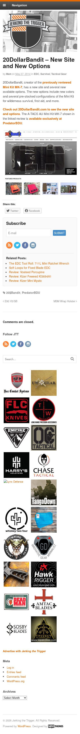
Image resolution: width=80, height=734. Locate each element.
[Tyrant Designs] (16, 585)
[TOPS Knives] (44, 640)
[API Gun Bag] (44, 530)
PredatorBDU (31, 292)
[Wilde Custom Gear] (16, 558)
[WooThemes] (55, 726)
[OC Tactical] (44, 448)
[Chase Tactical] (44, 476)
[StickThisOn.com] (16, 612)
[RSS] (9, 245)
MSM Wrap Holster (65, 301)
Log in (10, 667)
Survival (45, 74)
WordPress (24, 726)
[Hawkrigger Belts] (44, 585)
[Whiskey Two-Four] (16, 530)
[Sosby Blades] (16, 640)
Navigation (19, 5)
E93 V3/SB (10, 301)
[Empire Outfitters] (16, 448)
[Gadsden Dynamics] (44, 558)
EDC (36, 74)
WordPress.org (15, 681)
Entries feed (14, 672)
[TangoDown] (44, 503)
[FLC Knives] (16, 421)
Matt (8, 74)
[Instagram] (33, 245)
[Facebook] (25, 245)
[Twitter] (17, 245)
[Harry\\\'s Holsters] (16, 476)
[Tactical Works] (44, 421)
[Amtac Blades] (44, 612)
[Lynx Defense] (13, 481)
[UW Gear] (44, 394)
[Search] (72, 358)
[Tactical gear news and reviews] (26, 47)
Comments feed (16, 676)
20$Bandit (13, 292)
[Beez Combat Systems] (16, 394)
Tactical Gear (59, 74)
